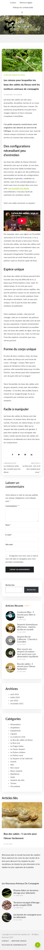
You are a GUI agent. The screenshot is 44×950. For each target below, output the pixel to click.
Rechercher (10, 585)
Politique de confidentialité (23, 7)
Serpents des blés (17, 780)
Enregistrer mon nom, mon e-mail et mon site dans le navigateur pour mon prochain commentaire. (22, 559)
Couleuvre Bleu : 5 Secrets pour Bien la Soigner (26, 614)
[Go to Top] (37, 945)
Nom (8, 525)
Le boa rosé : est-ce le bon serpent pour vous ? (31, 469)
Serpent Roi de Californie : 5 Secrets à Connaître (27, 639)
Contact (13, 3)
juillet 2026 (15, 697)
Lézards (13, 762)
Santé (12, 777)
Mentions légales (26, 3)
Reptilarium (14, 774)
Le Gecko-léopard (17, 749)
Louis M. (19, 94)
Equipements (15, 731)
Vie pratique (15, 786)
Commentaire (12, 506)
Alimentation (15, 724)
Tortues (13, 783)
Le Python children (17, 752)
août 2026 (14, 694)
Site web (9, 545)
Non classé (14, 768)
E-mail (9, 535)
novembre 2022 (16, 704)
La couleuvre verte (17, 737)
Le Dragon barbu (16, 746)
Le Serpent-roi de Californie (21, 759)
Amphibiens (15, 728)
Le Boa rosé (15, 743)
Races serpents (16, 771)
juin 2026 (14, 701)
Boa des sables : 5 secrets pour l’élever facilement (26, 666)
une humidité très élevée (18, 188)
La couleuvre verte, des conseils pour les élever (12, 469)
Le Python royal (16, 755)
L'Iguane (13, 734)
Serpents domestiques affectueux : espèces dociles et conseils (27, 627)
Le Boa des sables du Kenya (14, 75)
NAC (12, 765)
